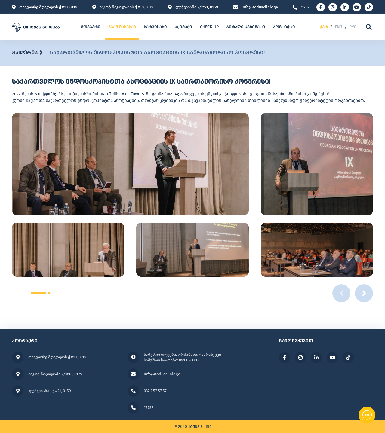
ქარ (324, 26)
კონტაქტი (284, 26)
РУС (352, 26)
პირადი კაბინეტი (245, 26)
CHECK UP (209, 26)
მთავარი (90, 26)
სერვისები (155, 26)
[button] (38, 293)
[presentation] (364, 293)
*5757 (306, 7)
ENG (338, 26)
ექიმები (183, 26)
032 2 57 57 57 (155, 391)
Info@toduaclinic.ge (260, 7)
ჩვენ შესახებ (122, 26)
